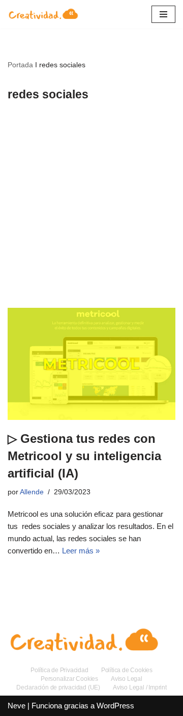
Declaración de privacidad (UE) (58, 687)
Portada (20, 65)
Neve (16, 705)
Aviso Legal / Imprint (140, 687)
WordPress (115, 705)
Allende (32, 492)
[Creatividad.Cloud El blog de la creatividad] (43, 14)
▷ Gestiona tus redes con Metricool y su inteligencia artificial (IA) (84, 456)
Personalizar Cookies (69, 678)
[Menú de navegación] (163, 14)
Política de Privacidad (59, 670)
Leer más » (81, 550)
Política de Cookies (126, 670)
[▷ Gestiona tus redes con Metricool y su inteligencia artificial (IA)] (91, 364)
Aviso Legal (126, 678)
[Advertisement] (91, 211)
